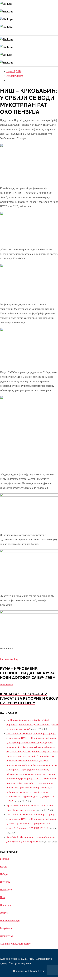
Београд (4, 858)
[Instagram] (0, 33)
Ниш (2, 897)
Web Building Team (35, 971)
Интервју (5, 882)
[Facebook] (1, 33)
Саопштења (6, 936)
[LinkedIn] (2, 33)
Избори (10, 75)
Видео (3, 866)
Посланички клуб (9, 920)
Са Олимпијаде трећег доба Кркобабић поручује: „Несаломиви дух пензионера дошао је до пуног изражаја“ (32, 724)
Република (6, 928)
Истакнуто (6, 889)
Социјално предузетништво (15, 943)
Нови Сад (5, 905)
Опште (19, 75)
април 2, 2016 (13, 71)
